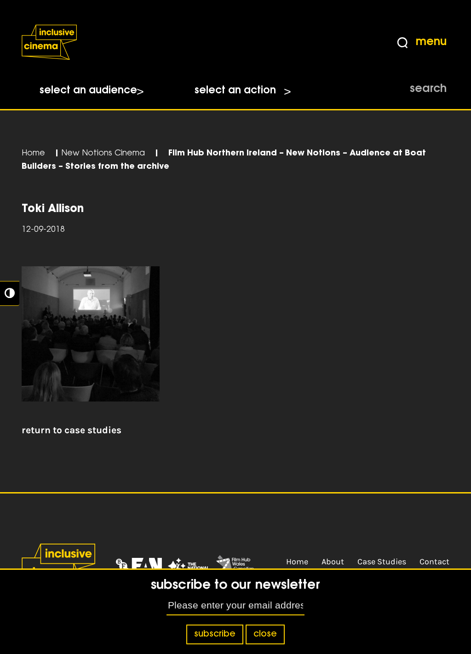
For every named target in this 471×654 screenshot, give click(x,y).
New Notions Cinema (103, 153)
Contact (434, 561)
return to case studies (71, 430)
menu (431, 42)
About (333, 561)
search (428, 89)
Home (33, 153)
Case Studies (381, 561)
